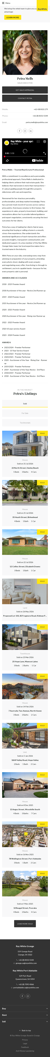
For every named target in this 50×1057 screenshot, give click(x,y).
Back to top (26, 1030)
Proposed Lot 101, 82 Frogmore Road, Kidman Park (25, 616)
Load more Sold (25, 924)
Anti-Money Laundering (25, 1051)
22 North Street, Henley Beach (25, 468)
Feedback (25, 1047)
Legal (25, 1043)
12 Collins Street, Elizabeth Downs (25, 566)
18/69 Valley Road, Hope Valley (25, 760)
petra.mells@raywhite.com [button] (37, 122)
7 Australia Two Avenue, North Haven (25, 711)
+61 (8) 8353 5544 (40, 116)
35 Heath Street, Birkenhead (25, 517)
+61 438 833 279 (41, 109)
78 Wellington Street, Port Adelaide (25, 859)
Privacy (25, 1040)
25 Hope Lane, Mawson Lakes (25, 661)
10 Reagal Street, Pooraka (25, 908)
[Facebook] (19, 131)
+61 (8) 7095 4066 (26, 984)
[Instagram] (25, 131)
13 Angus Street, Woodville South (25, 809)
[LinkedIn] (30, 131)
